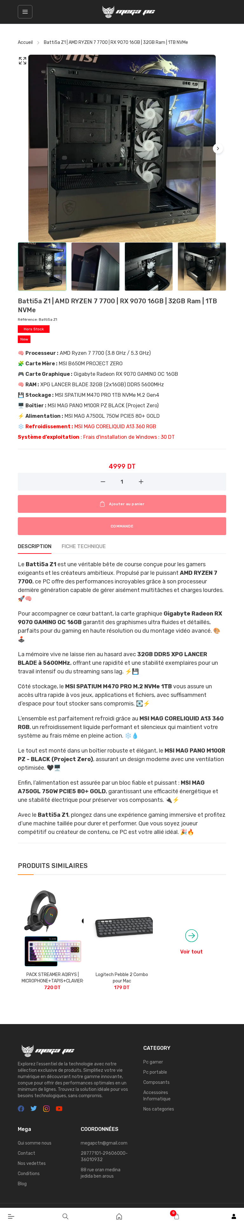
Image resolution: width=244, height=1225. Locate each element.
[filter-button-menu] (25, 11)
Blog (22, 1184)
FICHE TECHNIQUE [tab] (84, 546)
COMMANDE (122, 526)
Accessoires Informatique (157, 1096)
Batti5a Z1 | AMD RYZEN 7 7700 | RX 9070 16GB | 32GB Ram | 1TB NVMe (116, 42)
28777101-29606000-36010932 (104, 1156)
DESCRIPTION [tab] (34, 546)
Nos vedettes (32, 1163)
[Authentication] (233, 1216)
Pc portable (155, 1072)
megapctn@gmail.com (104, 1143)
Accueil (25, 42)
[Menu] (11, 1216)
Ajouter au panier (126, 504)
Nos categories (158, 1109)
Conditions (29, 1173)
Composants (156, 1082)
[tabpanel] (122, 705)
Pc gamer (153, 1062)
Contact (26, 1153)
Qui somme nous (34, 1143)
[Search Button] (65, 1216)
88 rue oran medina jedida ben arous (100, 1173)
